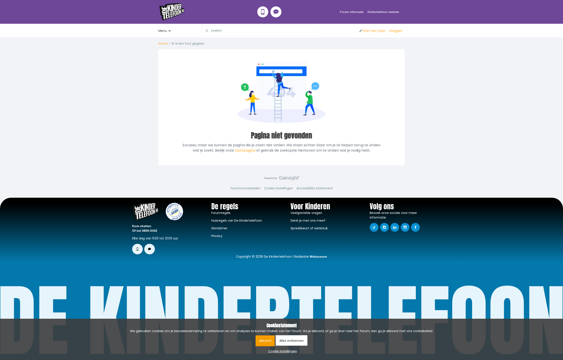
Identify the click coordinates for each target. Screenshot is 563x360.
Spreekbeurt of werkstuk (309, 228)
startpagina (245, 150)
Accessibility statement (314, 188)
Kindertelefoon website (383, 12)
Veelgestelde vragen (306, 213)
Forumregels (220, 213)
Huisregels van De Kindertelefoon (236, 220)
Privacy (216, 236)
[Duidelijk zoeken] (315, 30)
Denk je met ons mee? (308, 220)
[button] (372, 30)
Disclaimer (219, 228)
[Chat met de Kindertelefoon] (276, 11)
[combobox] (260, 30)
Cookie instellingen (278, 188)
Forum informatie (352, 12)
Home (163, 43)
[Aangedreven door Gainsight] (281, 179)
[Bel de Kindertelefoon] (262, 11)
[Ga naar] (205, 30)
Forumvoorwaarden (245, 188)
